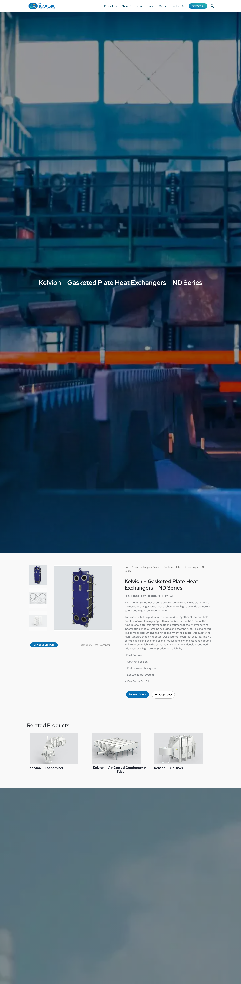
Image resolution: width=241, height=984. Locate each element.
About (125, 6)
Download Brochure (44, 644)
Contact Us (178, 6)
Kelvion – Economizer (46, 768)
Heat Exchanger (101, 645)
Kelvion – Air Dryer (168, 768)
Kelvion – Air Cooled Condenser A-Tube (120, 769)
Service (140, 6)
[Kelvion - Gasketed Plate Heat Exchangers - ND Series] (82, 598)
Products (109, 6)
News (151, 6)
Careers (163, 6)
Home (128, 567)
